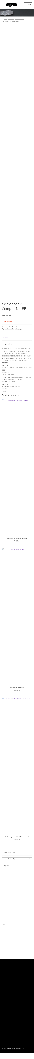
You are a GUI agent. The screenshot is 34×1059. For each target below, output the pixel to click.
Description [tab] (5, 338)
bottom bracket (9, 329)
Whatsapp (8, 1056)
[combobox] (17, 858)
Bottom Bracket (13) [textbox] (16, 859)
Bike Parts (11, 19)
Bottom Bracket (19, 19)
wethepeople (18, 329)
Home (5, 19)
